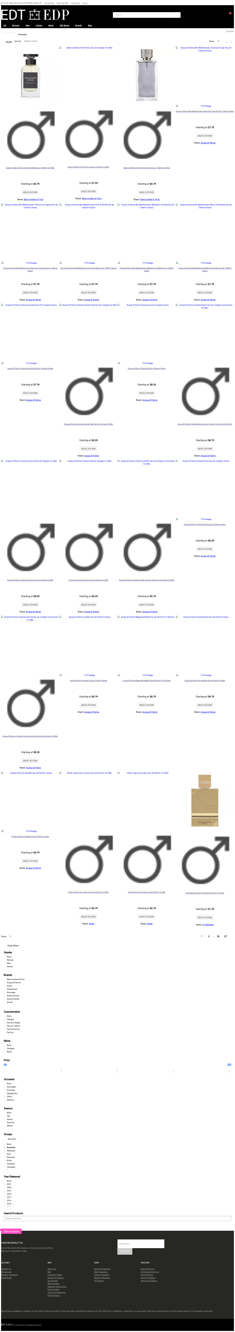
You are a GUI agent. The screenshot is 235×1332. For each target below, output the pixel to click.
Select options (30, 192)
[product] (30, 105)
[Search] (176, 15)
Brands (78, 25)
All (5, 25)
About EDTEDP (63, 3)
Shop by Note (147, 1275)
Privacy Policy (54, 1295)
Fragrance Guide (55, 1275)
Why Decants (53, 1284)
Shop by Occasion (149, 1281)
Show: (212, 41)
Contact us (6, 1269)
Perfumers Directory (150, 1272)
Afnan (91, 923)
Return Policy (53, 1289)
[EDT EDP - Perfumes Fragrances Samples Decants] (35, 14)
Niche (51, 25)
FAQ (49, 1272)
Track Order (6, 1278)
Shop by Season (148, 1278)
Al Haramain (208, 924)
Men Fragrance (100, 1272)
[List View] (231, 41)
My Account (49, 3)
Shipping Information (57, 1287)
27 (225, 936)
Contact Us (75, 3)
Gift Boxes (64, 25)
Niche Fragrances (102, 1278)
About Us (52, 1269)
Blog (90, 25)
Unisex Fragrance (101, 1275)
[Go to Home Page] (2, 31)
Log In (85, 3)
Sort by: (18, 41)
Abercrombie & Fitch (33, 199)
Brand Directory (148, 1269)
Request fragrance (9, 1275)
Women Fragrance (102, 1269)
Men (28, 25)
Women (15, 25)
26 (218, 936)
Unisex (39, 25)
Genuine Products (56, 1278)
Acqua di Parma (208, 143)
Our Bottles (53, 1281)
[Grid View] (226, 41)
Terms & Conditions (56, 1292)
